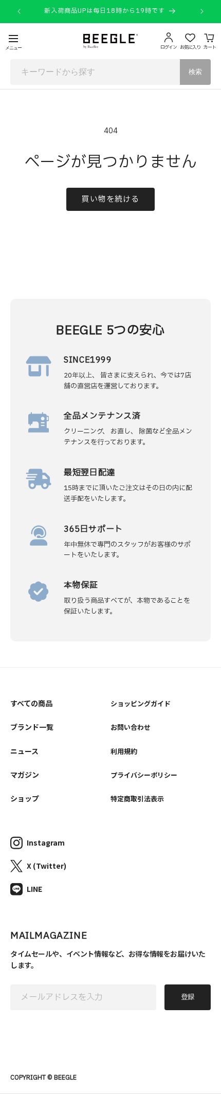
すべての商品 (31, 703)
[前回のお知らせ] (19, 11)
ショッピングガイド (140, 703)
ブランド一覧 (31, 727)
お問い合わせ (130, 727)
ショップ (24, 798)
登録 (187, 997)
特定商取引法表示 (137, 798)
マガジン (24, 774)
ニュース (24, 751)
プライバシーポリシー (143, 775)
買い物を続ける (110, 199)
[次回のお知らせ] (202, 11)
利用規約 (123, 751)
